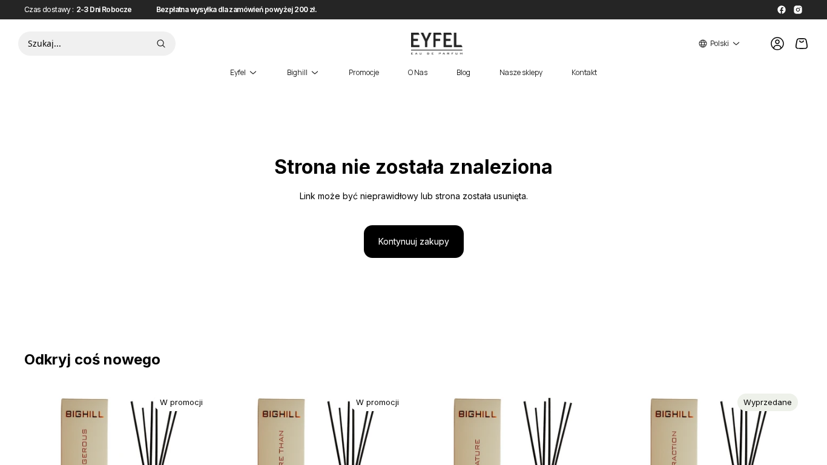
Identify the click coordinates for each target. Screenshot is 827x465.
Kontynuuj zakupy (413, 241)
